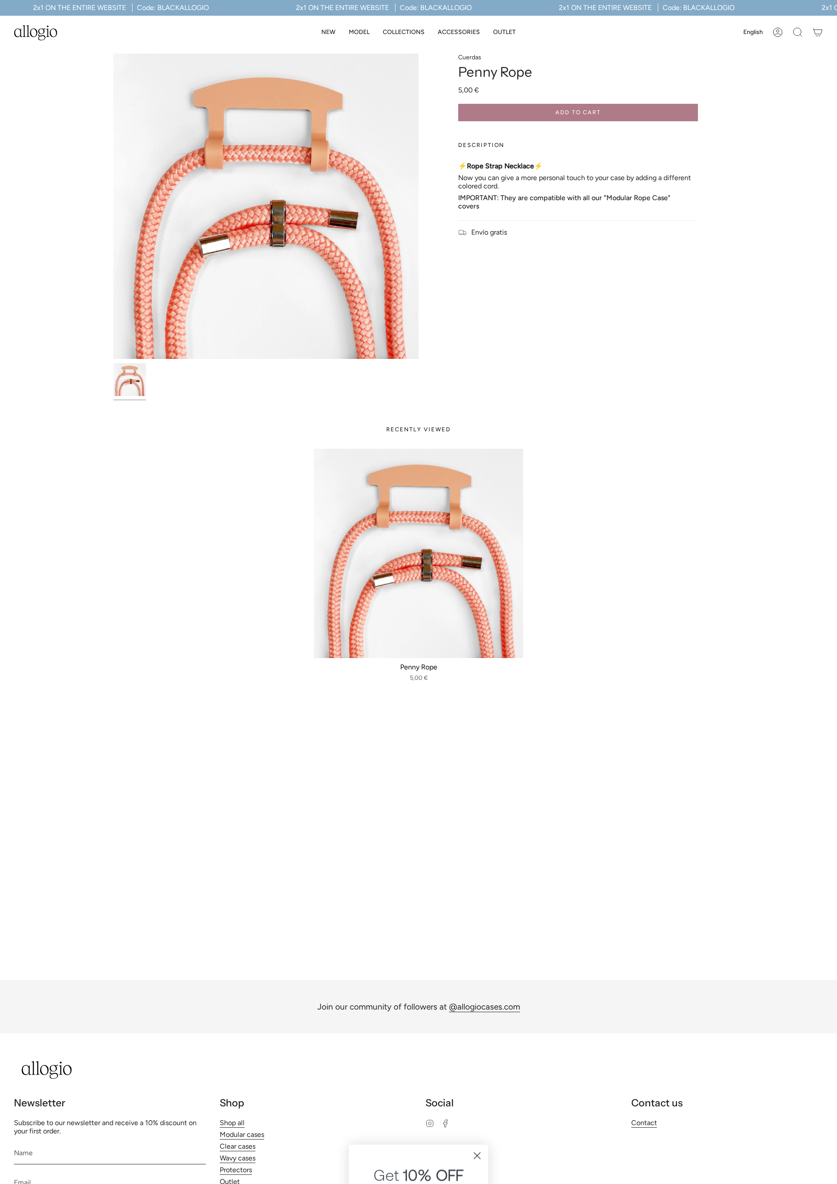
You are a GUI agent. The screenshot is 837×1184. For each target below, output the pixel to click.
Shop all (232, 1123)
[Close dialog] (477, 936)
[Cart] (818, 32)
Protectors (236, 1170)
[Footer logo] (46, 1070)
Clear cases (237, 1146)
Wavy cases (237, 1158)
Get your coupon (419, 1038)
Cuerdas (469, 57)
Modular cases (242, 1134)
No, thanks (418, 1110)
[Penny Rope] (418, 553)
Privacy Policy (435, 1079)
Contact (644, 1123)
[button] (359, 32)
